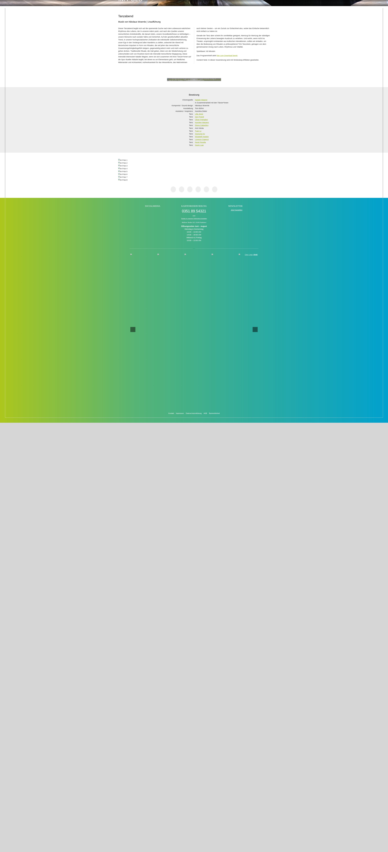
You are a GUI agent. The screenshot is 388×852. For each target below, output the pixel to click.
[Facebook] (173, 189)
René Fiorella (200, 142)
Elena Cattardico (201, 125)
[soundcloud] (163, 211)
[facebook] (142, 211)
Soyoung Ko (200, 134)
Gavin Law (199, 145)
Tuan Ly (198, 131)
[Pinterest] (198, 189)
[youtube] (159, 211)
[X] (181, 189)
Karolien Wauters (202, 123)
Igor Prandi (199, 117)
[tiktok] (146, 211)
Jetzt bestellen (236, 210)
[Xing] (206, 189)
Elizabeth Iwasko (202, 137)
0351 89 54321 (194, 211)
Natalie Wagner (201, 100)
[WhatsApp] (190, 189)
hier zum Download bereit (227, 56)
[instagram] (155, 211)
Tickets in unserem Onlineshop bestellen (194, 218)
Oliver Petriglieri (201, 120)
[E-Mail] (215, 189)
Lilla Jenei (199, 114)
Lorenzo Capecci (202, 140)
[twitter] (150, 211)
